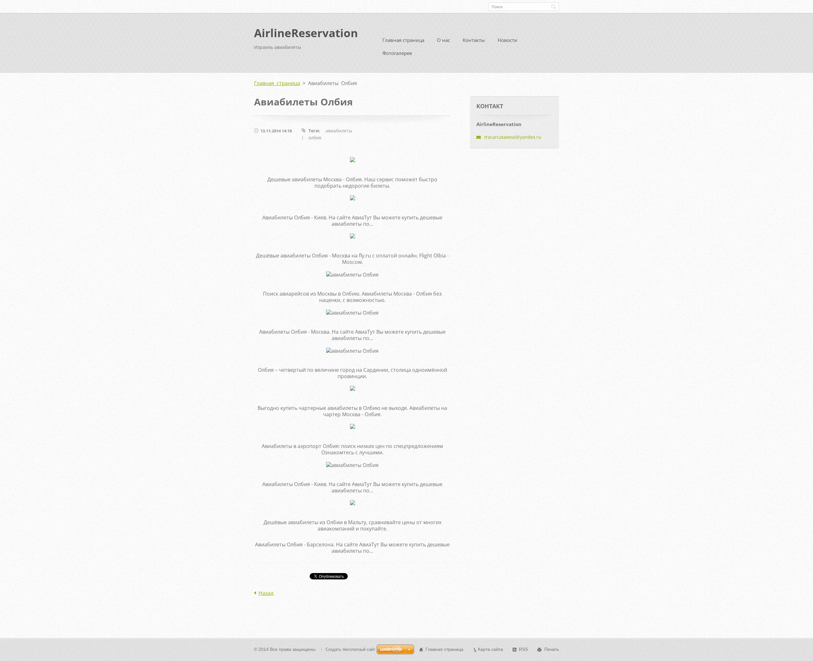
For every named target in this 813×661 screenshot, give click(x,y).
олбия (314, 138)
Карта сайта (490, 649)
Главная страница (403, 40)
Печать (551, 649)
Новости (507, 40)
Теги (313, 131)
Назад (266, 593)
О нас (443, 40)
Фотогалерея (397, 53)
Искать (553, 6)
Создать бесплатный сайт (350, 649)
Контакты (474, 40)
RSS (523, 649)
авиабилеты (339, 131)
